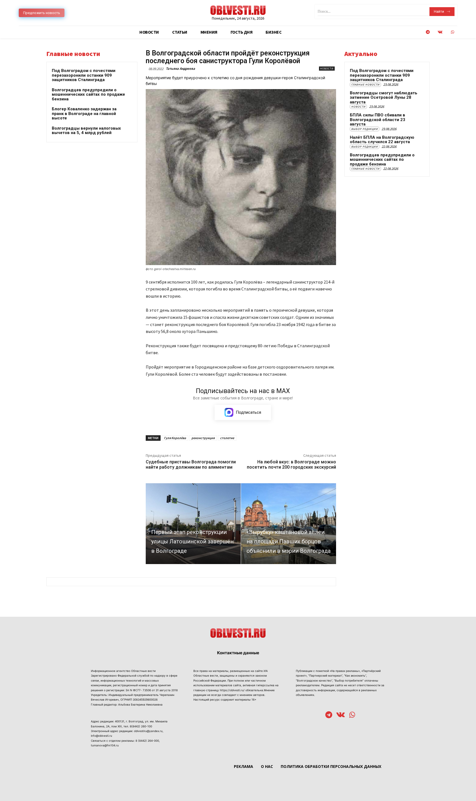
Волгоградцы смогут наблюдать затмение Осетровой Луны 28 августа (383, 97)
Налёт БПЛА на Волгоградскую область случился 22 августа (382, 140)
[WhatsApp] (452, 32)
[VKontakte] (440, 32)
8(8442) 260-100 (141, 726)
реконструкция (203, 438)
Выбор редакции (364, 129)
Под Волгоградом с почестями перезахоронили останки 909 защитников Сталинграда (83, 75)
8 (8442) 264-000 (147, 740)
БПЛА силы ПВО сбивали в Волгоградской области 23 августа (377, 120)
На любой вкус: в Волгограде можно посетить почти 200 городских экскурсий (291, 464)
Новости (327, 68)
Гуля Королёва (175, 438)
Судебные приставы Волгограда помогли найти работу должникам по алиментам (191, 464)
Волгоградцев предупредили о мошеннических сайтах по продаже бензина (88, 94)
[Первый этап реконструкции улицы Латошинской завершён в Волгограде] (193, 523)
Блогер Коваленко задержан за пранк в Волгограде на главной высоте (84, 113)
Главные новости (365, 84)
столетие (227, 438)
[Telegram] (427, 32)
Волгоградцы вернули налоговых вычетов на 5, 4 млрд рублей (86, 130)
